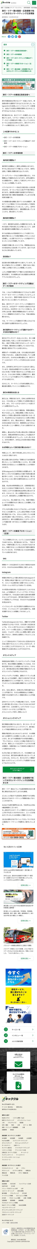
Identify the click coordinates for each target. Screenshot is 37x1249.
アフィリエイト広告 (20, 1150)
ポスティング (5, 1170)
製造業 (21, 1122)
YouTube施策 (5, 1140)
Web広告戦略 (22, 1205)
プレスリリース (6, 1159)
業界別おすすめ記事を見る (9, 1109)
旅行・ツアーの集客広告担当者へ (17, 51)
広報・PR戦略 (27, 1198)
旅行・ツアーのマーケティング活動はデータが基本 (20, 59)
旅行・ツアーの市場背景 (14, 54)
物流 (12, 1125)
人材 (3, 1122)
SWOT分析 (5, 1186)
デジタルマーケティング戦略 (10, 1203)
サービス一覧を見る (7, 1107)
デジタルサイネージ (7, 1168)
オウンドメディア (7, 1143)
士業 (18, 1125)
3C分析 (13, 1186)
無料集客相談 (20, 1246)
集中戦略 (4, 1193)
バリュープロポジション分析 (10, 1188)
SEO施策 (4, 1138)
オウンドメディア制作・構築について (14, 712)
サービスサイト (20, 1155)
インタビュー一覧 (17, 1035)
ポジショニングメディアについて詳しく (17, 769)
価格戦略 (20, 1200)
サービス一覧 (16, 1030)
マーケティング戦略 (7, 1195)
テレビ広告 (5, 1175)
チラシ (23, 1168)
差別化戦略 (20, 1191)
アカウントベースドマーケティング (11, 1212)
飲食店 (12, 1130)
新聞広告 (28, 1170)
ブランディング (14, 1193)
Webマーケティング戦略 (8, 1205)
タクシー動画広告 (23, 1173)
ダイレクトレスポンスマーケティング (12, 1210)
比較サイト (17, 1145)
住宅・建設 (5, 1125)
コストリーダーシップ (8, 1191)
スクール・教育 (27, 1125)
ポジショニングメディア (21, 1143)
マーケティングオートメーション (11, 1157)
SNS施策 (20, 1138)
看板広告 (4, 1173)
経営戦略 (4, 1184)
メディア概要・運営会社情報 (10, 1223)
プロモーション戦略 (14, 1198)
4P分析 (4, 1198)
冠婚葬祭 (4, 1130)
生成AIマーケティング (8, 1214)
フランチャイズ (12, 1122)
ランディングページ (7, 1155)
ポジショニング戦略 (21, 1195)
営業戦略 (4, 1200)
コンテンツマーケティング (20, 1140)
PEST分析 (12, 1184)
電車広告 (12, 1173)
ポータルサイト (6, 1145)
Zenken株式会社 (21, 1239)
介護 (23, 1127)
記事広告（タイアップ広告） (10, 1152)
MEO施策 (12, 1138)
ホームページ (24, 1152)
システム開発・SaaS (18, 1118)
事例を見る (19, 1107)
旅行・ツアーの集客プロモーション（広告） (19, 65)
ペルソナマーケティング (8, 1207)
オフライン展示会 (17, 1170)
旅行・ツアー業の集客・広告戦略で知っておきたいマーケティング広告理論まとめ (20, 70)
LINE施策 (29, 1138)
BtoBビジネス (5, 1118)
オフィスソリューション (24, 1120)
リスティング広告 (7, 1150)
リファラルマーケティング (22, 1147)
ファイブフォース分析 (25, 1184)
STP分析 (24, 1193)
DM (17, 1168)
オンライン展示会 (7, 1147)
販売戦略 (12, 1200)
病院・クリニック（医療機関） (10, 1127)
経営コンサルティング (8, 1120)
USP (22, 1188)
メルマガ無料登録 (17, 1041)
